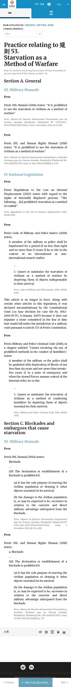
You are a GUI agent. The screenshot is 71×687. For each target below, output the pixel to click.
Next (63, 682)
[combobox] (5, 34)
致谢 (42, 4)
